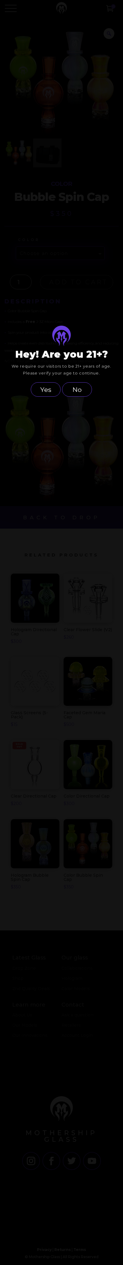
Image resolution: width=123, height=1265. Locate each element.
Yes (45, 389)
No (77, 389)
